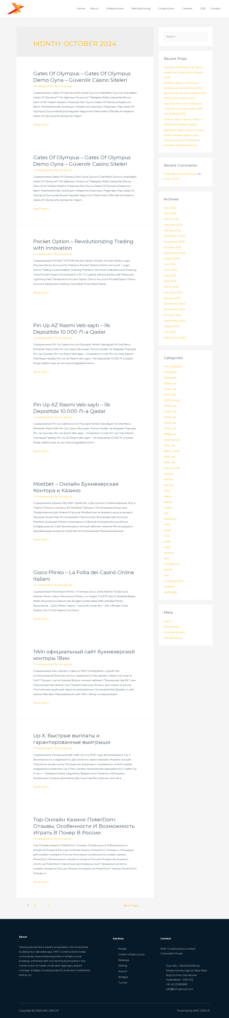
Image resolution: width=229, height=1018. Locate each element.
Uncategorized (42, 86)
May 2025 (170, 275)
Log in (167, 621)
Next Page (132, 905)
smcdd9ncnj (172, 564)
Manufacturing (140, 8)
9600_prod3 (171, 451)
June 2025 (170, 269)
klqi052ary (170, 518)
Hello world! (171, 178)
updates (169, 586)
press (167, 547)
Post (166, 535)
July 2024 (170, 331)
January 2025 (172, 298)
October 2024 (173, 315)
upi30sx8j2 (170, 592)
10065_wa (170, 389)
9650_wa (169, 456)
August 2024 (172, 326)
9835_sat (169, 462)
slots (166, 558)
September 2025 (175, 253)
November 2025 (174, 241)
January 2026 (172, 230)
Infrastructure (115, 8)
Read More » (41, 124)
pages (168, 530)
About (94, 8)
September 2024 (175, 320)
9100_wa (169, 445)
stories (168, 569)
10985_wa (170, 434)
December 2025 (174, 235)
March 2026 (171, 219)
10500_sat (170, 417)
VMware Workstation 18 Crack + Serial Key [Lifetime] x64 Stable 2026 (184, 72)
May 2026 (170, 207)
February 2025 (173, 292)
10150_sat (170, 394)
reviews (168, 552)
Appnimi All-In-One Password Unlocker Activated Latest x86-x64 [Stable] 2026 (183, 108)
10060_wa (170, 383)
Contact (215, 8)
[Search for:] (186, 36)
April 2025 (170, 281)
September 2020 (175, 337)
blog (167, 490)
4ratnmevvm (172, 439)
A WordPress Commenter (180, 173)
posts (167, 541)
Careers (187, 8)
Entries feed (171, 626)
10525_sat (170, 422)
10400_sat (170, 411)
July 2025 (170, 264)
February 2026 (173, 224)
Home (81, 8)
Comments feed (174, 632)
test (166, 575)
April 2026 (170, 213)
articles (168, 479)
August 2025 (172, 258)
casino (168, 496)
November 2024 (174, 309)
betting (168, 485)
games (168, 501)
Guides (168, 507)
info (166, 513)
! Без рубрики (173, 366)
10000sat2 (170, 372)
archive (168, 473)
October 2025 (173, 247)
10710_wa (170, 428)
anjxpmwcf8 (172, 468)
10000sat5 (170, 377)
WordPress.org (173, 638)
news (167, 524)
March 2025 (171, 286)
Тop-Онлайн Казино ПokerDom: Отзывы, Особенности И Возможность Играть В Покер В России (84, 826)
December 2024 (174, 303)
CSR (202, 8)
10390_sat (170, 406)
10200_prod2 (172, 400)
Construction (166, 8)
